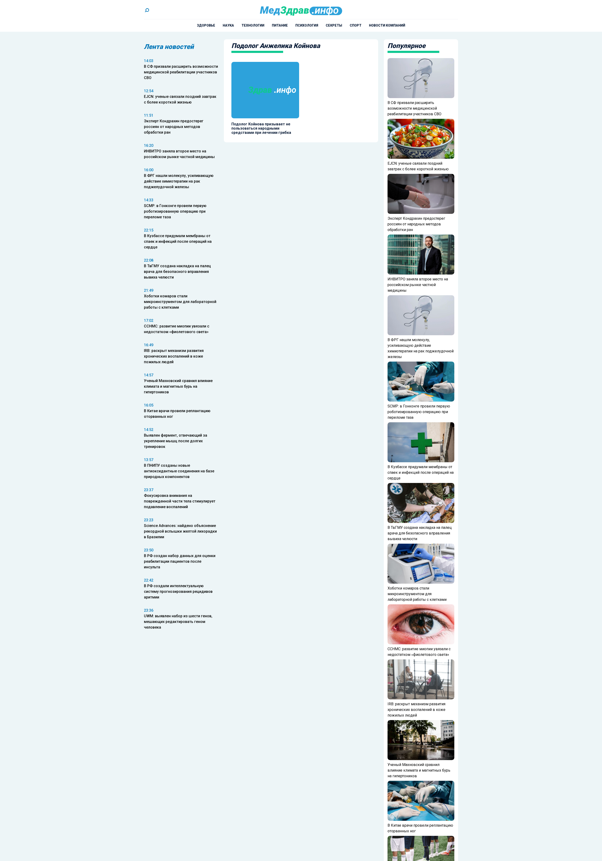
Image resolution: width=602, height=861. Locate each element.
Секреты (334, 25)
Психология (306, 25)
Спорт (355, 25)
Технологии (253, 25)
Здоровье (206, 25)
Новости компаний (387, 25)
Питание (280, 25)
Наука (228, 25)
